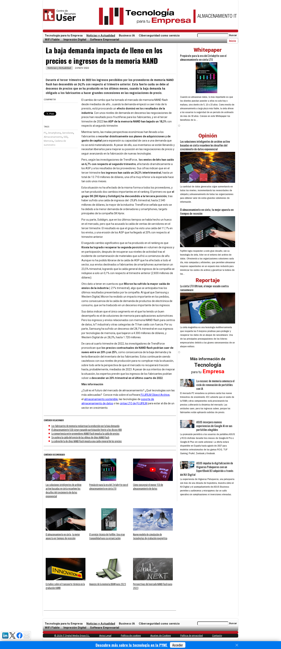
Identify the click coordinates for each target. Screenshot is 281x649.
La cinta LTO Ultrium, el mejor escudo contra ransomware (204, 288)
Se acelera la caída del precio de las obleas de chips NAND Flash (80, 437)
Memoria (48, 141)
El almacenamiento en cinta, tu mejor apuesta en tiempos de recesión (207, 211)
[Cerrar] (236, 645)
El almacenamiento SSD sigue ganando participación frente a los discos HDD (86, 429)
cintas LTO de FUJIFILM (133, 403)
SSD (65, 137)
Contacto (217, 635)
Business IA (127, 35)
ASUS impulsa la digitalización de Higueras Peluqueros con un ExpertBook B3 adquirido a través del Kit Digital (206, 469)
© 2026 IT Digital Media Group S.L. (72, 635)
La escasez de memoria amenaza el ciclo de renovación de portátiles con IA (215, 385)
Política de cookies (131, 635)
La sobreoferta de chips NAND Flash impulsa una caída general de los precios (86, 441)
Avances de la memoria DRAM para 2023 (107, 584)
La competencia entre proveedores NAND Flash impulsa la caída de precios (85, 433)
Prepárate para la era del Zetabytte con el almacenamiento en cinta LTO (203, 57)
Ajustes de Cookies (160, 635)
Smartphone (54, 133)
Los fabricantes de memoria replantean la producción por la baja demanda (85, 426)
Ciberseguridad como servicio (159, 35)
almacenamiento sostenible (101, 399)
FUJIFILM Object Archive (155, 394)
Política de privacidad (191, 635)
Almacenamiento (53, 137)
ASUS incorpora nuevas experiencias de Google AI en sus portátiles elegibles (214, 426)
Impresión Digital (74, 39)
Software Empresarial (104, 39)
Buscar (233, 35)
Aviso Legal (105, 635)
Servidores (67, 133)
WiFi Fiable (52, 39)
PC (45, 133)
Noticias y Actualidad (100, 35)
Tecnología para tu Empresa (64, 35)
